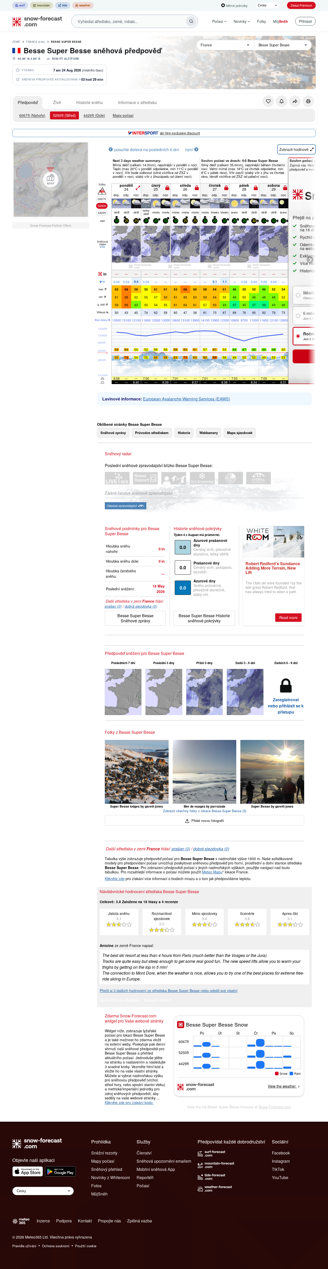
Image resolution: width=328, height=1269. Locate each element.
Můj (280, 21)
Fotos (96, 1186)
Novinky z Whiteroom (110, 1177)
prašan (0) (113, 606)
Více (102, 247)
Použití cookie (85, 1245)
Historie (184, 432)
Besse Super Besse (66, 42)
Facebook (281, 1153)
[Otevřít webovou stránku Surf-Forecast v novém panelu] (20, 5)
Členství (144, 1153)
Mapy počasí (123, 115)
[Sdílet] (295, 101)
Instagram (281, 1161)
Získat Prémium (301, 5)
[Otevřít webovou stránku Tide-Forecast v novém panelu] (62, 5)
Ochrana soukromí (55, 1245)
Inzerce (43, 1221)
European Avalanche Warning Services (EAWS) (186, 399)
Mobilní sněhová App (156, 1169)
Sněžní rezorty (104, 1153)
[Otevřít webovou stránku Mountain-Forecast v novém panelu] (41, 5)
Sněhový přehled (106, 1169)
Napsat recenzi (158, 1000)
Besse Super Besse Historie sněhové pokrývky (204, 618)
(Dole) (94, 115)
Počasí (217, 21)
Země (16, 42)
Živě (57, 102)
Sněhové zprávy (113, 432)
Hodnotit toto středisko (120, 1000)
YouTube (280, 1177)
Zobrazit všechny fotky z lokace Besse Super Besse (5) (204, 810)
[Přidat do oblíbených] (268, 101)
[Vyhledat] (191, 21)
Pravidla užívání (24, 1245)
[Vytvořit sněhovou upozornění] (281, 101)
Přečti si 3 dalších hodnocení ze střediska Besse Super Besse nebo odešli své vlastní (169, 990)
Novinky (240, 21)
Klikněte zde (115, 878)
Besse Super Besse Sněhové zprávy (135, 618)
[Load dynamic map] (50, 179)
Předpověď (28, 102)
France (35, 42)
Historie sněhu (89, 102)
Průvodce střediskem (152, 432)
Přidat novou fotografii (207, 820)
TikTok (278, 1169)
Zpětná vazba (139, 1221)
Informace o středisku (137, 102)
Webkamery (208, 432)
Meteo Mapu (212, 871)
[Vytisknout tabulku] (308, 101)
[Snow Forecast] (35, 21)
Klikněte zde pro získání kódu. (129, 1102)
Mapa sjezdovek (239, 432)
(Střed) (64, 115)
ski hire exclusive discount (180, 133)
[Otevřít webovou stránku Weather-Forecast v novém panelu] (83, 5)
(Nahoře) (32, 115)
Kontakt (85, 1221)
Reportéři (145, 1177)
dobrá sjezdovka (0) (141, 606)
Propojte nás (109, 1221)
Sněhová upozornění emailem (164, 1161)
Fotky (261, 21)
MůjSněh (99, 1194)
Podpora (64, 1221)
